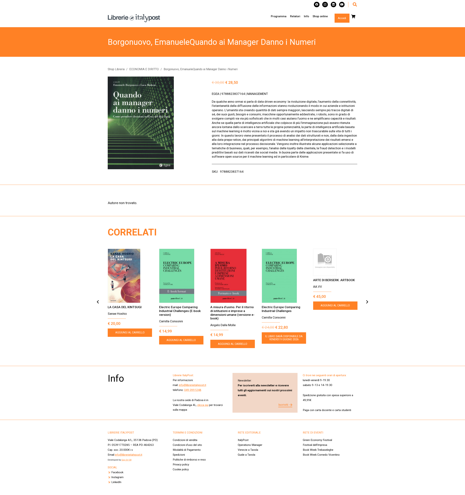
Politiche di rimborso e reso (189, 459)
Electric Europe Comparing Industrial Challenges (281, 309)
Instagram (117, 477)
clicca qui (202, 405)
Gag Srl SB (127, 460)
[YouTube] (342, 4)
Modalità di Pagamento (187, 449)
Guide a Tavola (246, 454)
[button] (354, 4)
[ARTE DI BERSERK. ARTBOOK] (335, 262)
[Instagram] (325, 4)
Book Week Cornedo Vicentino (321, 454)
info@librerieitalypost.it (192, 385)
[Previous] (98, 302)
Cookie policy (181, 469)
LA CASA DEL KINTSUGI (124, 307)
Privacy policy (181, 464)
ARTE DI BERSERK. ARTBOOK (334, 280)
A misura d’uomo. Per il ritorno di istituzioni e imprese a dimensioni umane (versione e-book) (232, 312)
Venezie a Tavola (248, 449)
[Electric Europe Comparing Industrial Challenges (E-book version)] (181, 276)
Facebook (117, 472)
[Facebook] (317, 4)
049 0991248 (192, 390)
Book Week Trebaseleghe (318, 449)
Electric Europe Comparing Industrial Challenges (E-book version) (180, 310)
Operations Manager (250, 445)
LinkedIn (116, 482)
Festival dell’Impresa (315, 445)
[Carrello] (353, 16)
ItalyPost (243, 440)
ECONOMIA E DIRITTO (144, 69)
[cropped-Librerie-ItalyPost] (134, 18)
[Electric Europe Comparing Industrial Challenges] (284, 276)
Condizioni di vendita (185, 440)
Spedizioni (179, 454)
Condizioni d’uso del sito (187, 445)
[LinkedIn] (333, 4)
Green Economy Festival (317, 440)
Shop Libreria (116, 69)
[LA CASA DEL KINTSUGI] (130, 276)
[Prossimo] (367, 302)
